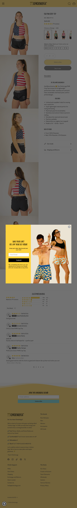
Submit (18, 260)
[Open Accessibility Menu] (4, 503)
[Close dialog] (69, 226)
